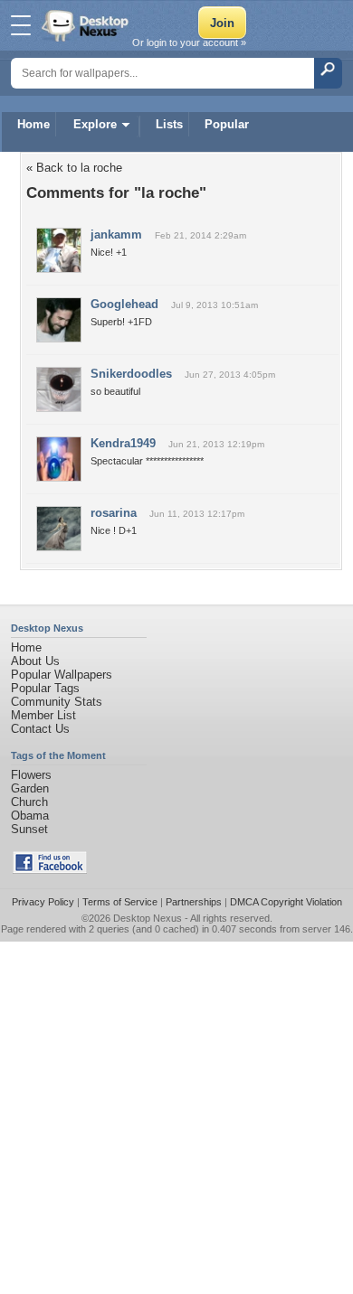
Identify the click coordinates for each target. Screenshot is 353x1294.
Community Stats (56, 701)
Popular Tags (45, 688)
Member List (43, 715)
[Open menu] (21, 25)
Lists (169, 124)
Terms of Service (119, 901)
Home (33, 124)
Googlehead (124, 304)
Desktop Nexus (147, 918)
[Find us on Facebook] (50, 870)
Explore (95, 124)
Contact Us (40, 729)
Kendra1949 (123, 443)
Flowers (31, 775)
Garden (30, 788)
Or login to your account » (189, 42)
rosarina (114, 513)
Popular (227, 124)
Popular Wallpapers (61, 674)
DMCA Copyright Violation (286, 901)
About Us (35, 661)
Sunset (29, 829)
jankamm (116, 234)
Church (29, 802)
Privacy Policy (43, 901)
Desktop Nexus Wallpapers (87, 25)
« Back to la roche (74, 167)
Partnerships (194, 901)
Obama (30, 815)
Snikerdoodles (131, 373)
